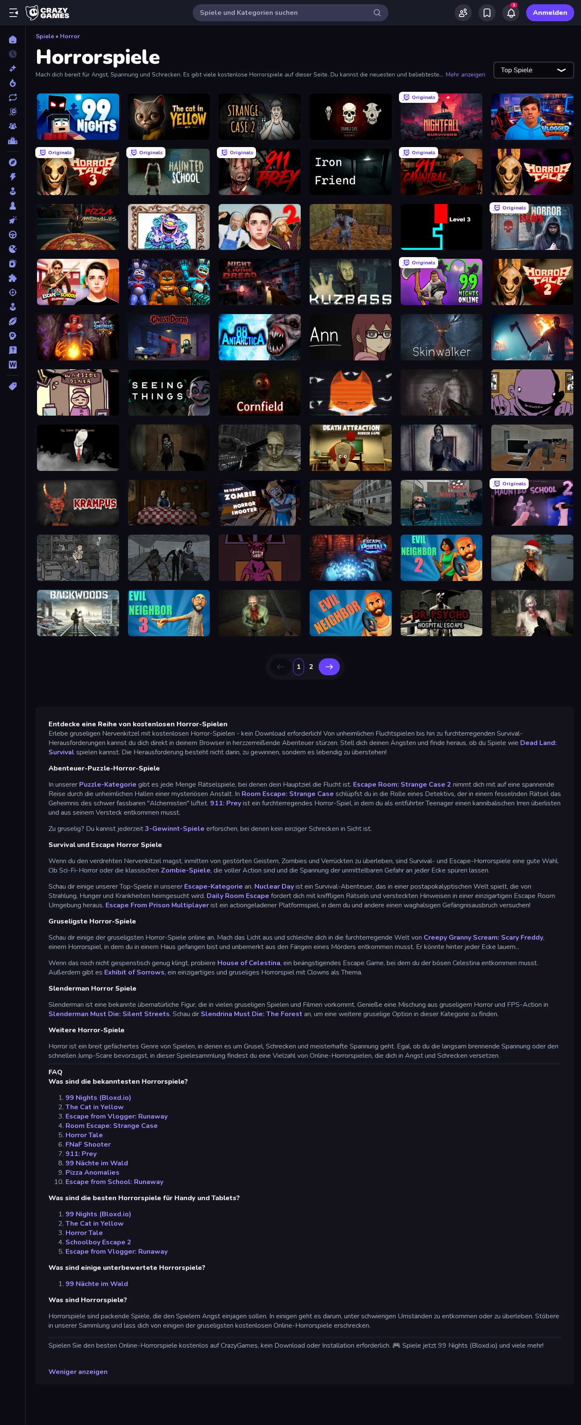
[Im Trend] (12, 83)
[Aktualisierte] (12, 97)
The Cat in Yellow (95, 1107)
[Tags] (12, 386)
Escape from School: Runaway (114, 1182)
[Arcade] (12, 191)
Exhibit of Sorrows (134, 972)
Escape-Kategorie (213, 886)
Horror (70, 36)
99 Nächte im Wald (97, 1163)
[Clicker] (12, 220)
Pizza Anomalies (93, 1172)
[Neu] (12, 68)
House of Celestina (248, 963)
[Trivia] (12, 350)
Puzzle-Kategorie (108, 784)
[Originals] (12, 112)
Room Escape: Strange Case (287, 794)
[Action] (12, 177)
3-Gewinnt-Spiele (175, 828)
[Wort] (12, 364)
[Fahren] (12, 234)
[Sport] (12, 321)
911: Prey (225, 803)
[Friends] (463, 12)
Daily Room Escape (238, 896)
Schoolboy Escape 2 (98, 1242)
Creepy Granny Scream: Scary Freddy (483, 937)
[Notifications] (510, 12)
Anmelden (550, 12)
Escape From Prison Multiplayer (157, 905)
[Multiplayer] (12, 126)
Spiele (45, 36)
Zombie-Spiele (186, 870)
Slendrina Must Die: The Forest (251, 1014)
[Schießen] (12, 292)
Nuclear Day (275, 886)
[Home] (12, 39)
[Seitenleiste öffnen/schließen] (13, 13)
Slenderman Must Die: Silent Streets (109, 1014)
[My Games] (487, 12)
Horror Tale (84, 1135)
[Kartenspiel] (12, 263)
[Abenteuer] (12, 162)
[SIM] (12, 307)
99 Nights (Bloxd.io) (98, 1097)
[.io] (12, 249)
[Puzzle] (12, 278)
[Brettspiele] (12, 205)
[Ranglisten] (12, 140)
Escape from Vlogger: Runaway (117, 1116)
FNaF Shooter (88, 1144)
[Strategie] (12, 336)
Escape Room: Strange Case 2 (402, 784)
